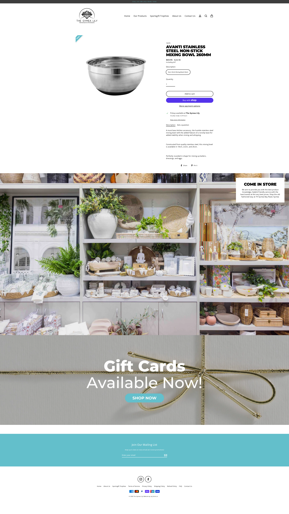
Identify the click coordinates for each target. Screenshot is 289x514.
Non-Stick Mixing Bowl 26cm (178, 72)
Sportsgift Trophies (159, 15)
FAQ (180, 486)
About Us (176, 15)
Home (127, 15)
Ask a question (183, 125)
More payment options (189, 106)
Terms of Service (134, 486)
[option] (144, 380)
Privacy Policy (147, 486)
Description (170, 67)
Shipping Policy (159, 486)
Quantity (169, 79)
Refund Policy (172, 486)
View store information (177, 120)
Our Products (140, 15)
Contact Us (190, 15)
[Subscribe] (165, 455)
